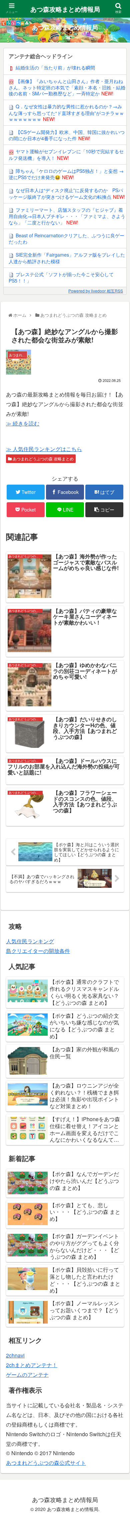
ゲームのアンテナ (27, 1374)
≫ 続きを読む (22, 423)
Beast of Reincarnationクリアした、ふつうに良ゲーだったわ (66, 238)
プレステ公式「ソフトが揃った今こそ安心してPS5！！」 (61, 277)
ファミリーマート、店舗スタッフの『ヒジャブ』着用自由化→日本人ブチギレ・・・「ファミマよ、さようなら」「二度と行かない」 (67, 216)
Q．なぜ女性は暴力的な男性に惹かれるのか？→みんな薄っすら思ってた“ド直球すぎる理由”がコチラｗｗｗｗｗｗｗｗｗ (66, 112)
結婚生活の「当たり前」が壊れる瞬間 (55, 67)
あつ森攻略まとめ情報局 (65, 9)
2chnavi (15, 1355)
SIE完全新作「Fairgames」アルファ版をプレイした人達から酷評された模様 (67, 257)
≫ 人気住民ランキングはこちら (44, 449)
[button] (118, 932)
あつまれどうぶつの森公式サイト (46, 1462)
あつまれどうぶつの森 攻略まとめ (43, 458)
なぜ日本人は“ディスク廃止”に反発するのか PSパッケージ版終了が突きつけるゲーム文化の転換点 (66, 193)
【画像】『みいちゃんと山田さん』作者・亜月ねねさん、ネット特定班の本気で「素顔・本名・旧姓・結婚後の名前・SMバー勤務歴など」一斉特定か (67, 87)
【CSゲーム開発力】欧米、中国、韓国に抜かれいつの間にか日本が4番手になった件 (67, 135)
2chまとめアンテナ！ (31, 1365)
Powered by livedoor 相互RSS (95, 290)
